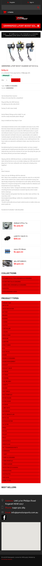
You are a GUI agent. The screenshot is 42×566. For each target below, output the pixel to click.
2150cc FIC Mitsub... (20, 249)
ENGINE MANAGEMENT (8, 361)
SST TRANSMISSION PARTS (10, 447)
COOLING (5, 332)
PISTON (4, 431)
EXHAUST (5, 365)
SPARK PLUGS (6, 444)
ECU (3, 348)
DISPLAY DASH (6, 335)
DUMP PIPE (5, 341)
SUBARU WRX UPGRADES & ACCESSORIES (14, 285)
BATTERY (5, 312)
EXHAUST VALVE (7, 368)
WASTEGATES (6, 474)
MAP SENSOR (6, 411)
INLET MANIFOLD (7, 394)
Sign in (32, 2)
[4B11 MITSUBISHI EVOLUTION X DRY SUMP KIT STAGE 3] (7, 263)
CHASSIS (4, 322)
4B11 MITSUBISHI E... (20, 261)
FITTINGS (5, 375)
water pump (5, 477)
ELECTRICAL (6, 351)
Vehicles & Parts (6, 470)
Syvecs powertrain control (9, 291)
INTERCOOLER (6, 401)
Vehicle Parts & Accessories (10, 467)
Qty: (2, 80)
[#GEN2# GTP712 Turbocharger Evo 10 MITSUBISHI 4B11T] (7, 225)
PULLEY (4, 434)
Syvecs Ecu (5, 288)
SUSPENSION (6, 451)
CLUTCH (5, 325)
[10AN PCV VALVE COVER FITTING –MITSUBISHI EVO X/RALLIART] (7, 239)
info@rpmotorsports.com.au (24, 512)
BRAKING (5, 315)
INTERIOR (5, 404)
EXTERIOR (5, 371)
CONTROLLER (6, 328)
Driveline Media (6, 559)
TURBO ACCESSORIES (11, 86)
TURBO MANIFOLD (7, 460)
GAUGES (4, 388)
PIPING (4, 427)
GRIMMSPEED (9, 88)
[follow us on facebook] (3, 515)
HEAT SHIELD (6, 391)
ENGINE (4, 355)
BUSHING (5, 318)
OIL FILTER (5, 424)
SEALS (4, 437)
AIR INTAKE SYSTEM (8, 308)
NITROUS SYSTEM (7, 421)
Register (12, 2)
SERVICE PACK (6, 441)
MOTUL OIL (5, 417)
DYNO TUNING (6, 345)
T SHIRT (4, 454)
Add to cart (16, 80)
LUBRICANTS (6, 408)
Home (4, 34)
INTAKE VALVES (6, 398)
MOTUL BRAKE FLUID (8, 414)
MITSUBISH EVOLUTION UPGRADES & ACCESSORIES (23, 34)
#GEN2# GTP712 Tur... (21, 223)
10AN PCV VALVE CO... (21, 236)
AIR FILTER (5, 305)
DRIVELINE (5, 338)
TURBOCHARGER (7, 464)
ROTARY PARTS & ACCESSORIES (11, 281)
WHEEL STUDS (6, 480)
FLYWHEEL (5, 378)
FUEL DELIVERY (6, 381)
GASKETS (5, 384)
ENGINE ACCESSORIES (8, 358)
